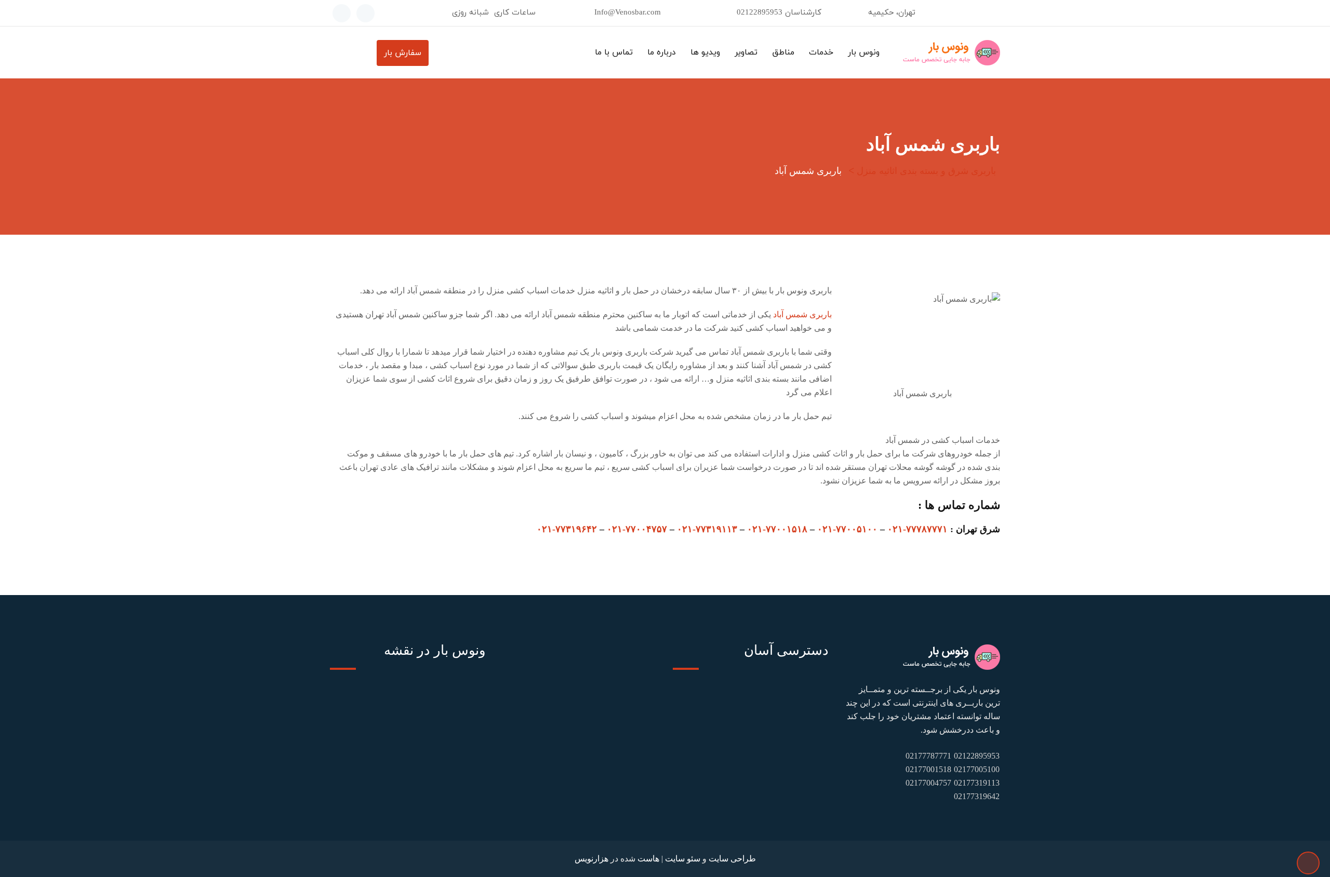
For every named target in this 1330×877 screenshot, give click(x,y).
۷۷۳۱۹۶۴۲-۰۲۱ (567, 529)
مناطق (783, 52)
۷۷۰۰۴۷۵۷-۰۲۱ (637, 529)
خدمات (821, 52)
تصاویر (746, 52)
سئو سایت (682, 858)
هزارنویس (591, 858)
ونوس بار (864, 52)
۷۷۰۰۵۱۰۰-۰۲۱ (847, 529)
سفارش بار (402, 53)
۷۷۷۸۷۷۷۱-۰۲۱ (917, 529)
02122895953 (759, 12)
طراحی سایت (732, 858)
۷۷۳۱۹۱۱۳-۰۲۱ (707, 529)
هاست (648, 858)
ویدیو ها (705, 52)
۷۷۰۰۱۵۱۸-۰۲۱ (777, 529)
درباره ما (661, 52)
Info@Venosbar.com (627, 12)
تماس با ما (614, 52)
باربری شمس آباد (802, 314)
